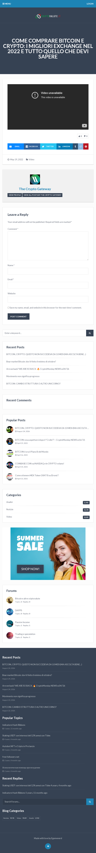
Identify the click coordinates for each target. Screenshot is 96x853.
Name (11, 265)
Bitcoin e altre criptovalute (27, 598)
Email (11, 279)
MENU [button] (7, 3)
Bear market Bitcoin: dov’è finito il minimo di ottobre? (31, 361)
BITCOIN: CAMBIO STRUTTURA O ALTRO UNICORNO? (33, 383)
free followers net (10, 756)
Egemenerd (56, 838)
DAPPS (18, 610)
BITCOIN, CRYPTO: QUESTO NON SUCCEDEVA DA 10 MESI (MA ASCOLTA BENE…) (46, 354)
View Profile (15, 195)
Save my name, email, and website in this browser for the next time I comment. (46, 307)
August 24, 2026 (23, 431)
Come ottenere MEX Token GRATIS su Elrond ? (37, 475)
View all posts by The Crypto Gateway (42, 195)
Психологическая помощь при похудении (21, 767)
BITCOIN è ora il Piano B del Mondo (31, 451)
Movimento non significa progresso (23, 376)
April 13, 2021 (22, 479)
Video (31, 159)
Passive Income (22, 622)
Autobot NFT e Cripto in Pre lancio (18, 746)
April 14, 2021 (22, 467)
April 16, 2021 (22, 455)
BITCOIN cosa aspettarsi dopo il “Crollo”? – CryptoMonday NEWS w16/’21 (50, 440)
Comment (13, 229)
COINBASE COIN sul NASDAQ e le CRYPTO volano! (39, 463)
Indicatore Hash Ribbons (13, 725)
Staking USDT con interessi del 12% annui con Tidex (26, 735)
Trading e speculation (25, 634)
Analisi (9, 502)
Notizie (9, 509)
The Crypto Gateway (35, 189)
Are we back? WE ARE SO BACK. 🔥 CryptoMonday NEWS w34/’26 (37, 369)
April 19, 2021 (22, 443)
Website (12, 293)
